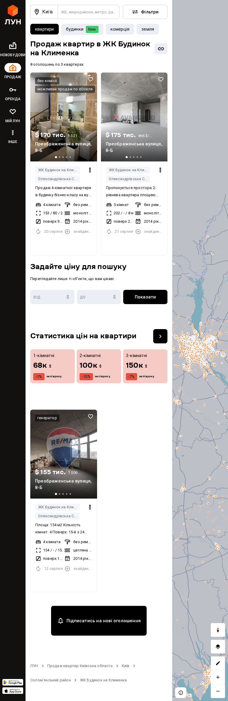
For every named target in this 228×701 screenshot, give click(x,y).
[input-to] (99, 297)
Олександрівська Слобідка (59, 179)
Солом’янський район (50, 680)
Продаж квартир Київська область (80, 666)
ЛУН (34, 666)
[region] (200, 350)
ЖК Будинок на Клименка (59, 170)
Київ (126, 666)
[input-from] (52, 297)
